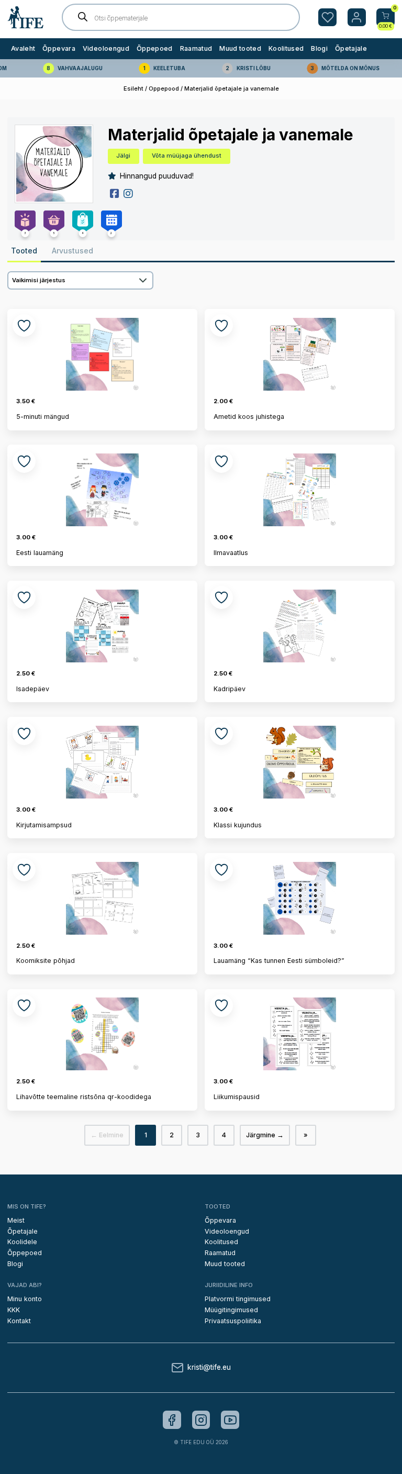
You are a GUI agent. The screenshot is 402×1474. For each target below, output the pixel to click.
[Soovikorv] (327, 17)
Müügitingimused (231, 1310)
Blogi (319, 48)
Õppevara (58, 48)
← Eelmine (107, 1135)
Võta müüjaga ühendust (186, 155)
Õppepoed (155, 48)
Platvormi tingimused (238, 1299)
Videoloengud (106, 48)
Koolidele (22, 1242)
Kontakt (19, 1321)
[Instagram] (201, 1420)
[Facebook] (172, 1420)
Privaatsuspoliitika (233, 1321)
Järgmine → (265, 1135)
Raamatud (196, 48)
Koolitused (286, 48)
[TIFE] (25, 24)
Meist (16, 1220)
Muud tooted (240, 48)
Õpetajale (351, 48)
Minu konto (24, 1299)
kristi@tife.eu (209, 1367)
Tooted (24, 251)
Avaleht (23, 48)
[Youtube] (230, 1420)
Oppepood (164, 88)
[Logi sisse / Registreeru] (357, 17)
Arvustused (72, 251)
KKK (13, 1310)
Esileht (133, 88)
